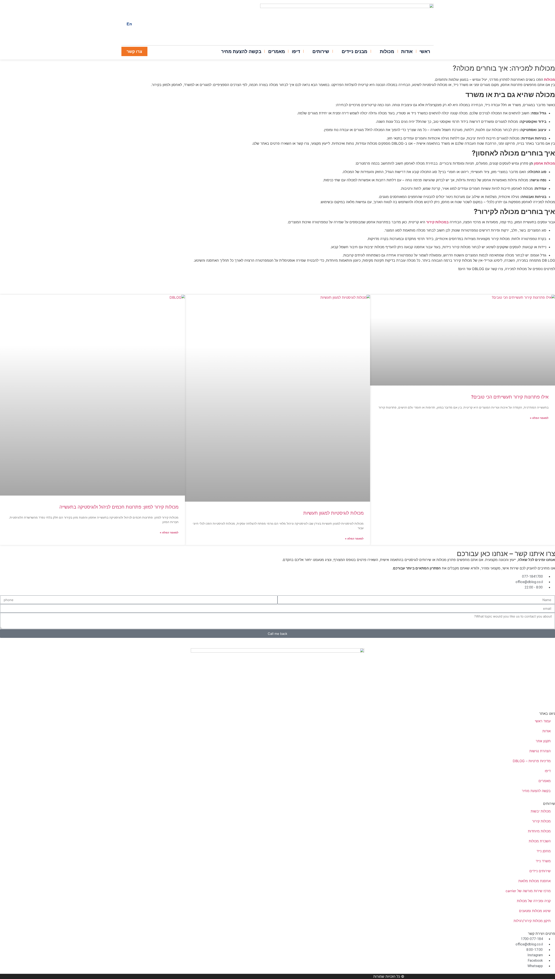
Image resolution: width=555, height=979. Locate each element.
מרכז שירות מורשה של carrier (528, 891)
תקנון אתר (543, 741)
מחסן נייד (544, 851)
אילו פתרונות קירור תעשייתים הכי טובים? (509, 397)
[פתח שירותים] (309, 51)
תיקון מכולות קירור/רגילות (532, 921)
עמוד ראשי (543, 721)
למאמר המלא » (539, 418)
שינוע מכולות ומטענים (535, 911)
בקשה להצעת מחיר (536, 791)
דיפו (548, 771)
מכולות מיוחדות (539, 831)
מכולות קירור (541, 821)
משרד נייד (543, 861)
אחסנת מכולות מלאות (534, 881)
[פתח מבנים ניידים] (338, 51)
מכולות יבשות (541, 811)
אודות (546, 731)
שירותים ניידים (540, 871)
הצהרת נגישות (540, 751)
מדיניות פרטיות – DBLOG (532, 761)
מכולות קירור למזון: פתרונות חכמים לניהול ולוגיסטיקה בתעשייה (118, 507)
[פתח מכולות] (376, 51)
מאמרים (545, 781)
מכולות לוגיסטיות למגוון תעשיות (333, 513)
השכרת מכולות (540, 841)
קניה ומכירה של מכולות (534, 901)
